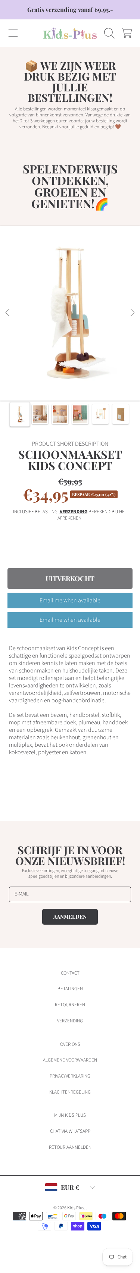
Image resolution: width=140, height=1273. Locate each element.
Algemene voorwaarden (70, 1060)
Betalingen (70, 988)
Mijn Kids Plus (70, 1115)
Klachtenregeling (70, 1092)
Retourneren (70, 1004)
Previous (8, 313)
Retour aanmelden (70, 1147)
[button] (13, 33)
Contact (70, 973)
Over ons (70, 1044)
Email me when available (70, 600)
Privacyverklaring (70, 1076)
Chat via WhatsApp (70, 1131)
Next (132, 313)
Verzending (73, 512)
